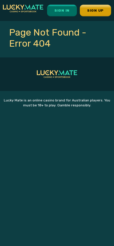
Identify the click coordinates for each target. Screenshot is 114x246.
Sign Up (95, 10)
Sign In (62, 10)
